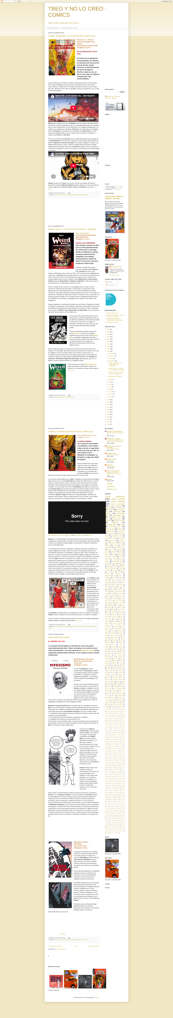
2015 (108, 402)
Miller (123, 683)
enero (110, 396)
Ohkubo (106, 787)
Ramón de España (116, 792)
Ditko (120, 556)
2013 (108, 407)
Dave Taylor (118, 730)
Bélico (106, 552)
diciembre (111, 353)
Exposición (117, 519)
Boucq (121, 591)
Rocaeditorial (118, 618)
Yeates (117, 702)
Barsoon (76, 333)
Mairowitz (121, 772)
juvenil (106, 706)
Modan (114, 641)
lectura (111, 653)
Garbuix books (113, 748)
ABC (112, 707)
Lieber (118, 769)
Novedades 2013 (110, 530)
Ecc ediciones (120, 508)
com (120, 822)
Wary (117, 816)
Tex (112, 649)
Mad (122, 771)
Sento (117, 801)
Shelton (121, 648)
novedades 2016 (110, 531)
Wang (113, 700)
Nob (116, 783)
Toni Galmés (116, 811)
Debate (116, 732)
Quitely (114, 690)
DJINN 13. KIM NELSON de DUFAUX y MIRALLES (70, 431)
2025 (108, 331)
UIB (108, 589)
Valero (121, 813)
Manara (118, 683)
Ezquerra (109, 741)
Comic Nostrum (117, 552)
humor (107, 537)
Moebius (120, 641)
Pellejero (107, 577)
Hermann (120, 672)
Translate (118, 189)
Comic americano (64, 939)
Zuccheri (112, 820)
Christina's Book (111, 466)
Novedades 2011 (110, 524)
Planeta (121, 642)
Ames (123, 709)
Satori (121, 797)
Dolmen (107, 554)
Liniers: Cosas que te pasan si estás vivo (113, 471)
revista (109, 655)
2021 (108, 341)
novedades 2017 (79, 939)
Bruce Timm (113, 718)
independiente (110, 605)
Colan (112, 665)
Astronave (115, 658)
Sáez (111, 808)
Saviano (106, 799)
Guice (108, 755)
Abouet (107, 656)
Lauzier (113, 769)
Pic (108, 790)
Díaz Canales (112, 737)
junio (110, 384)
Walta (112, 816)
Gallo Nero (120, 746)
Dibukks (112, 632)
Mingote (109, 685)
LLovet (118, 767)
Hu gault (108, 758)
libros (106, 586)
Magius (115, 772)
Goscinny (107, 588)
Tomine (109, 651)
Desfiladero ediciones (116, 734)
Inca (113, 758)
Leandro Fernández (118, 679)
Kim (108, 677)
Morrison (114, 780)
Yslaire (106, 820)
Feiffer (117, 743)
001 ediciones (118, 655)
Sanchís (111, 797)
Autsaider (112, 714)
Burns (123, 718)
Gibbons (120, 670)
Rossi (119, 794)
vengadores (107, 831)
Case (121, 662)
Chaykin (114, 663)
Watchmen (120, 700)
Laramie (108, 769)
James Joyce (121, 611)
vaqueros (107, 625)
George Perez (115, 750)
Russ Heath (114, 598)
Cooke (106, 632)
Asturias (113, 586)
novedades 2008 (120, 653)
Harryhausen (120, 755)
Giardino (123, 751)
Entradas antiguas (94, 946)
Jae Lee (112, 760)
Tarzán (106, 649)
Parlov (115, 642)
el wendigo (108, 591)
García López (121, 609)
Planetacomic (115, 790)
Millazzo (121, 596)
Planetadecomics (109, 644)
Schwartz (123, 799)
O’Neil (119, 787)
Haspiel (106, 757)
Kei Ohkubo (117, 764)
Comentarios (111, 285)
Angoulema (108, 626)
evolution (117, 824)
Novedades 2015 (119, 515)
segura (121, 706)
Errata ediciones (121, 739)
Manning (115, 637)
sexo (117, 605)
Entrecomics (113, 739)
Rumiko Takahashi (111, 795)
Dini (124, 734)
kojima (107, 579)
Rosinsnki (113, 794)
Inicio (75, 946)
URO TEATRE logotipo (113, 449)
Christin (57, 194)
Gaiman (113, 746)
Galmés (106, 748)
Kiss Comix (122, 765)
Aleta (120, 551)
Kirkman (109, 565)
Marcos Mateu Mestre (116, 774)
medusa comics (111, 827)
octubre (110, 358)
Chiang (121, 663)
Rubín (123, 794)
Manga (120, 528)
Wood (115, 584)
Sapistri (116, 797)
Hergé (108, 596)
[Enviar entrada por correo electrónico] (69, 193)
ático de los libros (114, 832)
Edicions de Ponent (110, 633)
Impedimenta (115, 676)
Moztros (121, 780)
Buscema (120, 630)
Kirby (118, 588)
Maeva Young (108, 772)
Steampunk (112, 806)
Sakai (120, 568)
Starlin (106, 697)
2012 (108, 409)
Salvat (115, 619)
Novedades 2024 (112, 567)
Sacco (106, 695)
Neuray (112, 783)
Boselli (121, 716)
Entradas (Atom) (61, 949)
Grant (112, 753)
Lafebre (123, 767)
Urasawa (113, 697)
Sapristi (114, 648)
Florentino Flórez (116, 266)
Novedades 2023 (110, 556)
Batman (122, 570)
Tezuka (117, 649)
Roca (108, 794)
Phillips (121, 686)
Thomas (121, 808)
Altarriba (120, 656)
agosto (110, 379)
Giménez (118, 574)
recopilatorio (121, 531)
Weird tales (71, 397)
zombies (115, 570)
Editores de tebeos (110, 595)
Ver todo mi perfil (114, 275)
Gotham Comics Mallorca (114, 431)
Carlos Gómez (110, 721)
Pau (120, 575)
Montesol (116, 685)
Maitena (106, 774)
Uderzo (113, 589)
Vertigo (117, 815)
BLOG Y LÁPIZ (111, 459)
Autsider (118, 714)
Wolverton (121, 818)
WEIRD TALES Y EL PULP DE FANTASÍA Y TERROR (72, 229)
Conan (106, 593)
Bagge (116, 626)
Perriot (123, 788)
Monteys (107, 780)
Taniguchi (109, 584)
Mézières (113, 781)
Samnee (120, 646)
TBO (114, 577)
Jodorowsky (108, 581)
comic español (58, 626)
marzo (110, 391)
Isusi (122, 758)
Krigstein (113, 767)
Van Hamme (120, 589)
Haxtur (114, 672)
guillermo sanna (112, 489)
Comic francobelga (68, 626)
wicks (121, 831)
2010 (108, 414)
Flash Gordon (119, 669)
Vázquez (107, 700)
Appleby (112, 713)
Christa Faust (116, 725)
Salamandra (108, 619)
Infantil (113, 611)
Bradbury (107, 718)
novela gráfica (120, 521)
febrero (110, 394)
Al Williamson (118, 625)
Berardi (119, 549)
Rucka (109, 693)
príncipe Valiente (117, 623)
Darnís (112, 730)
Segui (108, 801)
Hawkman (112, 757)
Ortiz (121, 616)
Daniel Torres (119, 593)
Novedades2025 (109, 575)
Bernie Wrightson (118, 628)
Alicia (113, 656)
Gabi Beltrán (111, 486)
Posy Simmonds (118, 688)
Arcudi (118, 713)
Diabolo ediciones (115, 544)
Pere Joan (108, 618)
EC (119, 572)
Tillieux (119, 809)
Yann (112, 603)
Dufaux (75, 626)
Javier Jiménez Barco (82, 233)
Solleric (120, 530)
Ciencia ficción (63, 194)
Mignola (114, 614)
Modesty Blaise (119, 778)
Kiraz (117, 765)
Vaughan (120, 699)
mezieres (70, 194)
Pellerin (115, 686)
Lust (113, 683)
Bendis (121, 660)
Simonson (113, 621)
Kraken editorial (117, 677)
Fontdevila (121, 744)
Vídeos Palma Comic (112, 313)
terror (66, 397)
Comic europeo (118, 501)
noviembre (111, 356)
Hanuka (113, 755)
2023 (108, 336)
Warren (107, 603)
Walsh (108, 816)
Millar (123, 565)
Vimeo (89, 535)
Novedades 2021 (110, 538)
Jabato (106, 760)
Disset (108, 736)
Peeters (118, 788)
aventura (107, 570)
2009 (108, 417)
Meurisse (111, 776)
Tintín (123, 649)
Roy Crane (122, 692)
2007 (108, 421)
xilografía (107, 832)
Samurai (107, 648)
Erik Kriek (122, 667)
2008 (108, 419)
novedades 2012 (115, 517)
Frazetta (107, 609)
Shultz (116, 802)
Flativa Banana (113, 744)
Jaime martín (120, 760)
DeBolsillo (111, 732)
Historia (72, 939)
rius (122, 829)
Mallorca (108, 521)
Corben (107, 561)
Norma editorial (77, 194)
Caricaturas (111, 572)
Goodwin (107, 672)
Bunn (119, 718)
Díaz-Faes (119, 737)
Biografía (57, 939)
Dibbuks (107, 545)
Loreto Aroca (109, 771)
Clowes (115, 607)
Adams (121, 707)
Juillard (123, 676)
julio (109, 382)
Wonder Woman (109, 702)
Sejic (113, 695)
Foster (121, 607)
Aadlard (116, 707)
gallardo (109, 479)
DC (122, 579)
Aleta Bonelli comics (109, 709)
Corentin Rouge (121, 727)
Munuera (107, 781)
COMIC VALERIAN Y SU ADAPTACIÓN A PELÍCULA (71, 36)
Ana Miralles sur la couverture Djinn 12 (59, 535)
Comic (120, 586)
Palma (123, 524)
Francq (106, 746)
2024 (108, 334)
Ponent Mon (111, 533)
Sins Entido (108, 602)
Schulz (117, 799)
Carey (123, 720)
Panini (111, 509)
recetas (117, 829)
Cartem (117, 721)
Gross (117, 753)
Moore (106, 616)
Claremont (113, 727)
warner (115, 831)
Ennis (106, 551)
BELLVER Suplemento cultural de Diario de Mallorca (115, 315)
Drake (123, 665)
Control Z (110, 465)
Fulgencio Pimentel (115, 635)
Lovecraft (61, 397)
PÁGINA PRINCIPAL (52, 28)
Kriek (108, 767)
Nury (110, 785)
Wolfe (115, 818)
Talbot (123, 582)
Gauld (119, 748)
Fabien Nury (116, 741)
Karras (111, 764)
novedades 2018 (117, 535)
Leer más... (71, 370)
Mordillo (123, 685)
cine (106, 653)
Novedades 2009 (117, 561)
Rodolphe (114, 692)
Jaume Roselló (108, 762)
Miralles (80, 626)
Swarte (106, 808)
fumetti (108, 825)
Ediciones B (120, 632)
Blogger (97, 997)
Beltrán (115, 660)
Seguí (112, 582)
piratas (112, 829)
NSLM (119, 781)
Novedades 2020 (110, 558)
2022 (108, 339)
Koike (123, 588)
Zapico (121, 584)
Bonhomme (115, 716)
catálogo (113, 551)
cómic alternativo (118, 704)
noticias (106, 829)
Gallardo (113, 609)
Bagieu (123, 605)
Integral (117, 758)
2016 (108, 399)
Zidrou (123, 702)
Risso (123, 792)
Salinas (121, 795)
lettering (123, 825)
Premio (107, 690)
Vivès (120, 577)
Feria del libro (121, 595)
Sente (117, 582)
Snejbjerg (120, 695)
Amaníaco (118, 709)
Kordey (117, 565)
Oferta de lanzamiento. (113, 454)
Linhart (123, 769)
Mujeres (107, 598)
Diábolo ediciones (115, 736)
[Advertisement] (73, 212)
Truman (115, 651)
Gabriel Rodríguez (110, 670)
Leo (114, 554)
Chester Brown (120, 723)
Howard (56, 397)
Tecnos (86, 939)
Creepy (108, 729)
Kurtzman (107, 679)
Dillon (118, 665)
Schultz (107, 621)
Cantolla (114, 720)
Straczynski (120, 806)
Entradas (110, 282)
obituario (122, 542)
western (110, 549)
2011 (108, 412)
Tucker (116, 813)
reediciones (85, 194)
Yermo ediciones (120, 603)
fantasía (123, 824)
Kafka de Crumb (87, 650)
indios (112, 825)
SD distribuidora (118, 693)
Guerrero (123, 753)
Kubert (121, 612)
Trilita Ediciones (108, 813)
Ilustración (122, 563)
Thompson (107, 809)
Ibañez (120, 674)
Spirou (119, 804)
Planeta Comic (117, 537)
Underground (117, 560)
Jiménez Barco (90, 364)
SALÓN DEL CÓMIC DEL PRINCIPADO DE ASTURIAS (115, 319)
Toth (122, 811)
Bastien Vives (115, 579)
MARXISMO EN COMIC (58, 637)
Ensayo (121, 633)
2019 (108, 346)
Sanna (121, 619)
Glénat (108, 753)
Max (116, 581)
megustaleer (120, 827)
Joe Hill (114, 612)
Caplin (118, 720)
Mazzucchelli (114, 639)
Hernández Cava (110, 674)
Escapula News (111, 453)
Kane (106, 764)
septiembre (111, 361)
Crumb (112, 593)
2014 (108, 404)
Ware (121, 651)
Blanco (107, 630)
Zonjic (108, 704)
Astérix (115, 591)
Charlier (113, 723)
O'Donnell (115, 785)
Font (106, 635)
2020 (108, 344)
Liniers (118, 681)
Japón (115, 545)
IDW (108, 611)
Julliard (115, 762)
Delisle (121, 732)
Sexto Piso (109, 802)
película (107, 623)
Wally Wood (118, 602)
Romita (113, 646)
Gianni (117, 751)
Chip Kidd (107, 725)
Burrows (108, 720)
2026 (108, 329)
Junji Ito (121, 762)
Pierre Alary (108, 688)
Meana (114, 596)
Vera (114, 815)
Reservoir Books (120, 547)
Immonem (107, 676)
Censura (107, 663)
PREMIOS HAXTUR (112, 322)
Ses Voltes (122, 801)
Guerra (114, 563)
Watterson (122, 816)
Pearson (109, 686)
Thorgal (113, 809)
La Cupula (114, 542)
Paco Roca (108, 642)
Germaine (111, 751)
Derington (107, 734)
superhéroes (111, 540)
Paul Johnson (112, 788)
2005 (108, 424)
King (113, 765)
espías (111, 824)
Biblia (106, 662)
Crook (114, 729)
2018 (108, 349)
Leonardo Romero (109, 681)
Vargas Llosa (108, 815)
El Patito (115, 667)
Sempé (112, 801)
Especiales (110, 669)
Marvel (120, 554)
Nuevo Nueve (114, 616)
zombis (107, 707)
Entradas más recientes (55, 946)
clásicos (121, 621)
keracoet (117, 825)
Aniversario (108, 658)
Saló (106, 797)
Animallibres (110, 460)
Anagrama (109, 711)
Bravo (113, 630)
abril (109, 389)
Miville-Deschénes (119, 776)
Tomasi (110, 811)
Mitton (108, 641)
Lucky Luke (116, 771)
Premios (122, 538)
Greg (113, 588)
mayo (110, 387)
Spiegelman (113, 804)
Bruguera (113, 662)
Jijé (108, 612)
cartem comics (113, 822)
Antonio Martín (116, 711)
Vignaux (123, 815)
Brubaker (109, 607)
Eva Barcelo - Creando (114, 438)
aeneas (117, 820)
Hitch (118, 757)
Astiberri (108, 513)
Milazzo (123, 639)
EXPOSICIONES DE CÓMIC (69, 28)
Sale (117, 795)
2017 (108, 351)
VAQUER (109, 484)
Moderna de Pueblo (109, 778)
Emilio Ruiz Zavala (79, 535)
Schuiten (112, 799)
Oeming (121, 785)
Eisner (107, 563)
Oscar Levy (113, 787)
